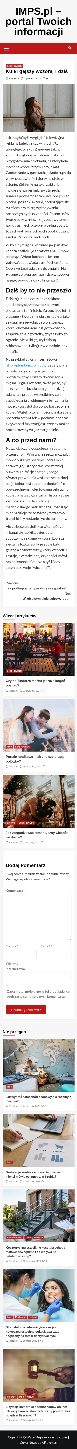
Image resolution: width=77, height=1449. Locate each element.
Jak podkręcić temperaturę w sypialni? (36, 586)
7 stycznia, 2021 (31, 842)
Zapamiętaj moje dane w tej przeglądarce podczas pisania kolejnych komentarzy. (38, 993)
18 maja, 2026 (30, 1341)
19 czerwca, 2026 (32, 1261)
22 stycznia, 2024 (32, 691)
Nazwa (12, 946)
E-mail (46, 946)
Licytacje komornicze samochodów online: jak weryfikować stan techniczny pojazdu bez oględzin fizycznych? (38, 1411)
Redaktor (14, 78)
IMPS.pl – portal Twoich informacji (38, 21)
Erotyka (11, 823)
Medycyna (20, 1317)
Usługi (33, 1317)
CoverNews (28, 1442)
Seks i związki (14, 66)
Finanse (38, 1237)
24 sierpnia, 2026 (31, 1106)
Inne (9, 746)
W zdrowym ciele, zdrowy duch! (47, 596)
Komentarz (15, 890)
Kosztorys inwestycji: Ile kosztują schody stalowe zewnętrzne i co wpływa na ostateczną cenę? (35, 1252)
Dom (28, 1237)
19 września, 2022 (32, 766)
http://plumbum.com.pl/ (25, 365)
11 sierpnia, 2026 (31, 1181)
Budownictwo (14, 1237)
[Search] (69, 48)
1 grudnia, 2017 (32, 78)
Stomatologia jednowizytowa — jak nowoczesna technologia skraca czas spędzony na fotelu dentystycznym (32, 1332)
